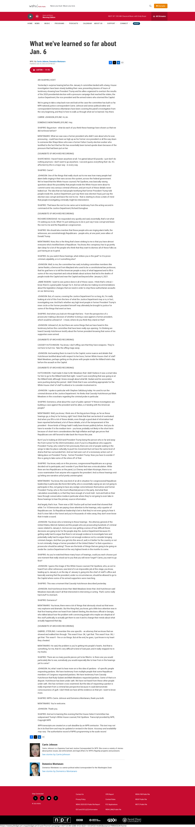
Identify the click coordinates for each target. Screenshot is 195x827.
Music (47, 23)
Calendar (87, 23)
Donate (161, 6)
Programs (59, 23)
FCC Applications (111, 804)
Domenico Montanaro (57, 61)
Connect (124, 23)
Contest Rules (110, 799)
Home (30, 23)
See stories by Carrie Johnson (56, 754)
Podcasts (73, 23)
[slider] (40, 16)
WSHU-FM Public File (142, 794)
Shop (136, 23)
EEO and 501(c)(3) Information (87, 809)
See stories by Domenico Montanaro (59, 771)
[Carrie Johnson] (35, 750)
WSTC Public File (141, 804)
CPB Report (110, 794)
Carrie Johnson (42, 61)
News (37, 23)
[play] (30, 16)
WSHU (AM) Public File (113, 809)
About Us (98, 23)
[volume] (37, 16)
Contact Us (80, 794)
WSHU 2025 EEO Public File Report (88, 804)
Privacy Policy (81, 799)
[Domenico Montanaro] (35, 769)
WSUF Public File (141, 799)
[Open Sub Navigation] (41, 23)
